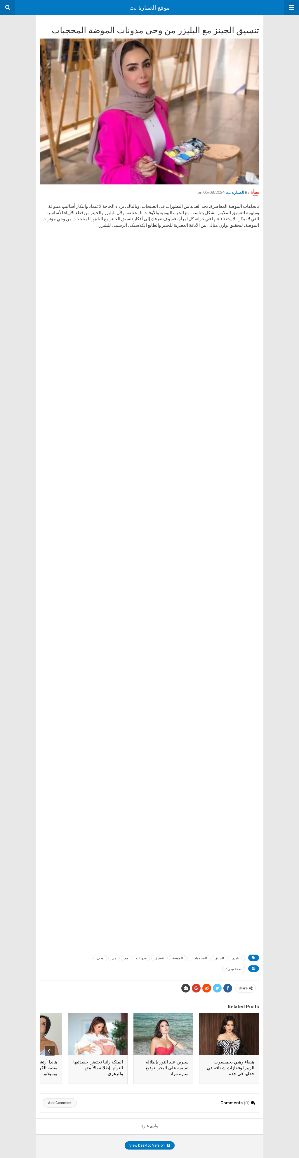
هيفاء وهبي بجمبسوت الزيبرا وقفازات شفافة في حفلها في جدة (230, 1067)
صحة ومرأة (233, 969)
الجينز (219, 958)
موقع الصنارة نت (149, 7)
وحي (100, 958)
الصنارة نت (235, 192)
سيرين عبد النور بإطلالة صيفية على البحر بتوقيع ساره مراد (167, 1067)
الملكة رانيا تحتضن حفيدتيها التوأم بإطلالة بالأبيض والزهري (98, 1067)
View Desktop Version (147, 1145)
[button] (291, 7)
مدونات (141, 958)
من (114, 958)
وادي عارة (149, 1126)
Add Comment (60, 1103)
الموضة (177, 958)
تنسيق (159, 958)
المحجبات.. (199, 958)
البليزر (236, 958)
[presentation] (50, 1051)
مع (126, 958)
